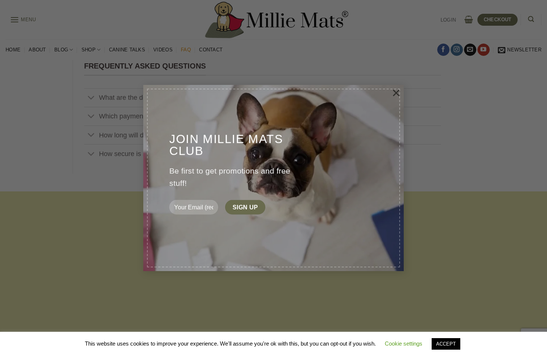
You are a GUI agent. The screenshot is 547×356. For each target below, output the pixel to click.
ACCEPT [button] (446, 344)
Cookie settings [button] (403, 343)
